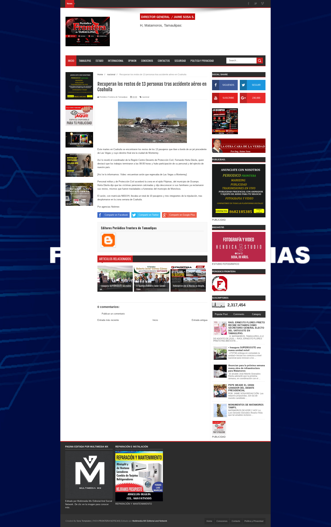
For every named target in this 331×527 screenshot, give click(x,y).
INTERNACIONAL (115, 60)
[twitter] (255, 3)
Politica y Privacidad (253, 521)
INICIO (71, 60)
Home (209, 521)
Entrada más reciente (108, 320)
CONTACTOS (164, 60)
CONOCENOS (147, 60)
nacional (145, 97)
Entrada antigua (199, 320)
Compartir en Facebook (116, 215)
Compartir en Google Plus (182, 215)
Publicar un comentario (113, 313)
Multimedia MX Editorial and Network (149, 521)
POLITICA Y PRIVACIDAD (202, 60)
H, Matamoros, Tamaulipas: (161, 25)
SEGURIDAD (180, 60)
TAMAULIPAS (85, 60)
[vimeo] (262, 3)
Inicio (155, 320)
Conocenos (222, 521)
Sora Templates (84, 521)
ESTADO (99, 60)
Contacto (236, 521)
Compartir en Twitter (149, 215)
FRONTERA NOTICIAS (109, 521)
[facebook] (248, 3)
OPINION (132, 60)
